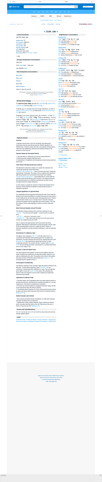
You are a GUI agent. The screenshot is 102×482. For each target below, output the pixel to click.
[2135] (100, 219)
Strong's (14, 24)
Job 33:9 (25, 117)
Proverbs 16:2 (44, 121)
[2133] (2, 219)
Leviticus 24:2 (20, 105)
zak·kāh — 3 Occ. (63, 167)
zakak (21, 65)
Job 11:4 (52, 123)
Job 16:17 (32, 126)
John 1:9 (33, 271)
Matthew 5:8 (35, 306)
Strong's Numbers (43, 319)
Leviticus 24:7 (29, 176)
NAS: (59, 41)
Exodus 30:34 (36, 105)
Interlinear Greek (20, 319)
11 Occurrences (62, 155)
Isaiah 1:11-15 (48, 258)
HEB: (59, 39)
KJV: (59, 43)
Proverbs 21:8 (37, 119)
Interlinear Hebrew (31, 319)
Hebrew (18, 24)
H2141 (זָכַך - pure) (31, 52)
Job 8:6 (41, 103)
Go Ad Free (3, 475)
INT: (59, 44)
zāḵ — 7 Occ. (62, 165)
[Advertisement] (51, 353)
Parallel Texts (52, 321)
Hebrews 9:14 (20, 293)
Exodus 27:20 (51, 103)
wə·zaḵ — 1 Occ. (62, 163)
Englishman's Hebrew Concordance (37, 321)
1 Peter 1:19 (44, 267)
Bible (11, 24)
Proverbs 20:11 (29, 123)
